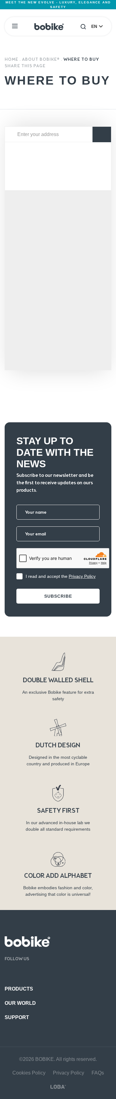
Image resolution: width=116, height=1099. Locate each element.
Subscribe (58, 596)
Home (11, 59)
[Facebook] (8, 972)
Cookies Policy (28, 1072)
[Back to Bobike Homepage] (49, 26)
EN (94, 26)
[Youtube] (18, 972)
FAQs (98, 1072)
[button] (83, 26)
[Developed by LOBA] (58, 1086)
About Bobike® (41, 59)
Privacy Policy (82, 576)
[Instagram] (29, 972)
